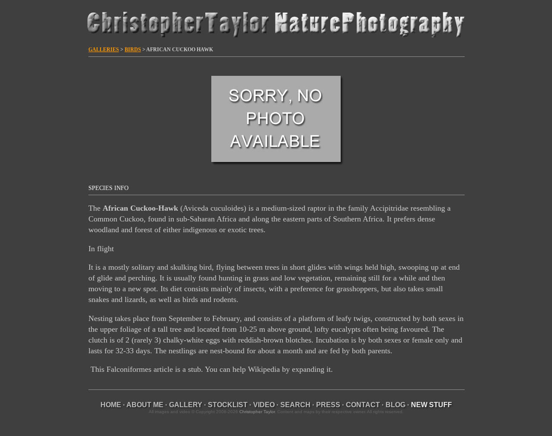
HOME (110, 404)
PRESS (328, 404)
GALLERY (185, 404)
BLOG (395, 404)
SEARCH (295, 404)
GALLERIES (103, 50)
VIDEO (264, 404)
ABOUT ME (144, 404)
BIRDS (133, 50)
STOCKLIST (228, 404)
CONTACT (363, 404)
